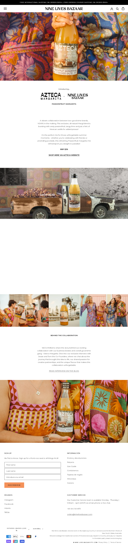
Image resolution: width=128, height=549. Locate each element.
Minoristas (71, 479)
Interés (7, 508)
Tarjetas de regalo (74, 475)
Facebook (8, 504)
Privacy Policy (103, 542)
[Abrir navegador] (5, 9)
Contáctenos (72, 470)
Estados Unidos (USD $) (16, 529)
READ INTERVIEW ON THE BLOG (64, 371)
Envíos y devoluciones (76, 458)
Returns (70, 462)
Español (37, 529)
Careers (70, 483)
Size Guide (71, 466)
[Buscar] (117, 8)
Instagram (8, 500)
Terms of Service (115, 542)
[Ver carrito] (123, 8)
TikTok (7, 512)
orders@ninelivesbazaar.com (79, 514)
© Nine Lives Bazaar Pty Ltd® (85, 542)
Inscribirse (14, 485)
